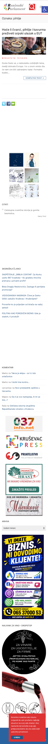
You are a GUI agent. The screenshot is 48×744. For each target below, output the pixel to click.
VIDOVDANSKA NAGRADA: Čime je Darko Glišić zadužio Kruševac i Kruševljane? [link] (21, 297)
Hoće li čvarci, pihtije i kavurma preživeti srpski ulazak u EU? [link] (24, 31)
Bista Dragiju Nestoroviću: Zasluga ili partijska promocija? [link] (23, 288)
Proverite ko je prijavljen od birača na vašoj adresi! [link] (22, 306)
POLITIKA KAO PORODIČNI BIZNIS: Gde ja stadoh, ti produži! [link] (21, 315)
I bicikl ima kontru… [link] (20, 382)
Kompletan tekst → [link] (35, 78)
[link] (45, 9)
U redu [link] (17, 737)
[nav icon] (41, 7)
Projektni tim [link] (9, 58)
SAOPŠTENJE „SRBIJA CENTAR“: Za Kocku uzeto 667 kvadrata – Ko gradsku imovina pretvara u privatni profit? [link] (22, 277)
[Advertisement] (24, 131)
